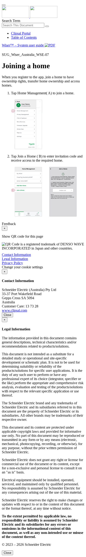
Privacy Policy (12, 263)
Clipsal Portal (21, 33)
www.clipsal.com (14, 310)
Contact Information (16, 255)
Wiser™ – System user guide (23, 45)
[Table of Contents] (4, 50)
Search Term (11, 21)
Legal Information (15, 259)
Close (7, 315)
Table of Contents (24, 37)
